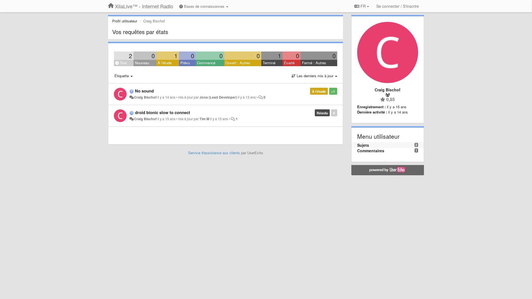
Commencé (206, 62)
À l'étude (165, 62)
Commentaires (370, 150)
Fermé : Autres (314, 62)
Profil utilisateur (124, 21)
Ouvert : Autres (238, 62)
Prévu (185, 62)
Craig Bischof (145, 97)
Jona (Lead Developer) (218, 97)
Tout (123, 62)
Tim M (204, 118)
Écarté (289, 62)
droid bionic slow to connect (162, 112)
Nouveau (142, 62)
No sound (144, 91)
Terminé (269, 62)
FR (363, 6)
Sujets (363, 145)
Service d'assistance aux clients (214, 152)
